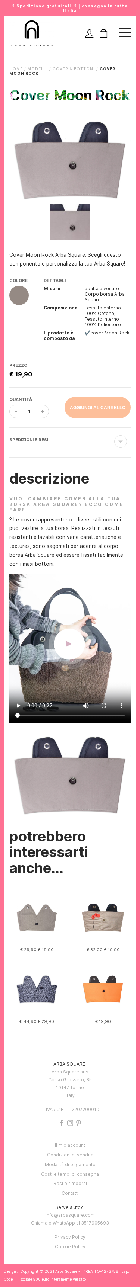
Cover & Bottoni (74, 69)
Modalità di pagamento (70, 1164)
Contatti (70, 1193)
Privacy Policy (70, 1237)
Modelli (38, 69)
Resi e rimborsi (70, 1183)
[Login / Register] (89, 34)
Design (10, 1271)
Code (8, 1279)
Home (16, 69)
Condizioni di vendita (70, 1155)
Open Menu (125, 33)
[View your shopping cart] (103, 34)
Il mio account (70, 1145)
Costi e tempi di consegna (70, 1174)
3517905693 (95, 1223)
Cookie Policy (70, 1246)
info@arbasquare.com (70, 1215)
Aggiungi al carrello (97, 407)
